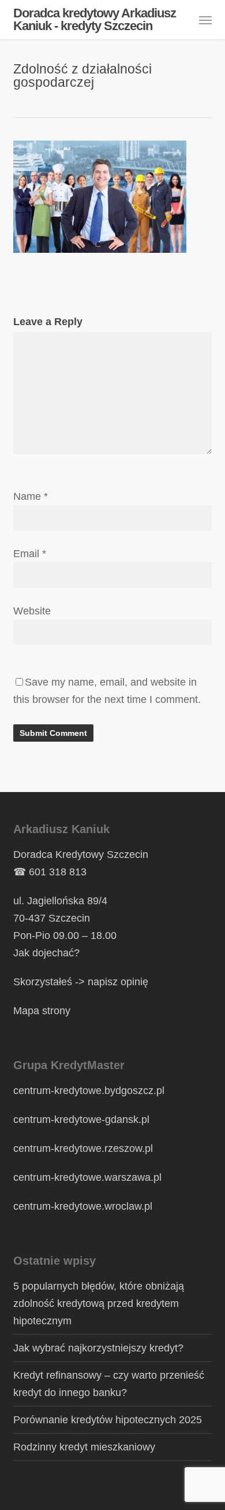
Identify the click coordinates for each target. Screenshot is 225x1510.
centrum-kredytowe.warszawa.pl (87, 1177)
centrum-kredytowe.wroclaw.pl (82, 1206)
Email (29, 553)
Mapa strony (41, 1011)
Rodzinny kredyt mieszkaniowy (84, 1447)
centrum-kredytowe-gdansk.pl (81, 1119)
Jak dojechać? (46, 953)
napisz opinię (118, 982)
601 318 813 (58, 872)
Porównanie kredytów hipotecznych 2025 (107, 1420)
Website (32, 611)
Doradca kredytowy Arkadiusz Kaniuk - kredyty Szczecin (94, 19)
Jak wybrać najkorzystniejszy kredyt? (98, 1348)
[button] (205, 19)
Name (30, 496)
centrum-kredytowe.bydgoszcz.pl (88, 1090)
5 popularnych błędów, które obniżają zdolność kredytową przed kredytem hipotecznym (98, 1303)
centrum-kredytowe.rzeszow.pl (83, 1148)
